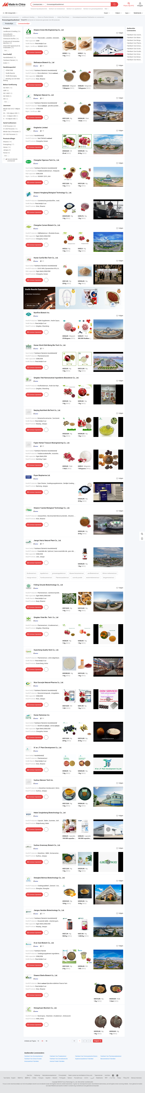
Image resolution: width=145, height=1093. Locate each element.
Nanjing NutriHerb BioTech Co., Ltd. (47, 410)
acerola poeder (77, 577)
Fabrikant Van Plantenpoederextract (111, 1056)
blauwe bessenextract (76, 573)
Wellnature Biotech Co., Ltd (44, 62)
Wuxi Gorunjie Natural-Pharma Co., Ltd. (48, 682)
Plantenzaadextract (62, 577)
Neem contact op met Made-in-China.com (80, 1075)
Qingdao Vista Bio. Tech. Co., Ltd (46, 617)
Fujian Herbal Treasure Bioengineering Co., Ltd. (52, 443)
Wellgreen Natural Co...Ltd (44, 95)
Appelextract (44, 573)
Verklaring (37, 1075)
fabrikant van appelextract (74, 9)
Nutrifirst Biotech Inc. (42, 312)
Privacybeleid (62, 1075)
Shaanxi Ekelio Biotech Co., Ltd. (46, 975)
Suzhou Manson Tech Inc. (43, 780)
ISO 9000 (7, 96)
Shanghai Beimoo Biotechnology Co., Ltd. (49, 878)
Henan (7, 147)
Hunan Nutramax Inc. (42, 715)
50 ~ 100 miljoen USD (11, 113)
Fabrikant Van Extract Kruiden (33, 1058)
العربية (92, 1078)
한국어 (86, 1078)
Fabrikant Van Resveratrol (135, 60)
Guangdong (8, 144)
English (13, 1078)
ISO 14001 (7, 93)
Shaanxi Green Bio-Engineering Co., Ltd (49, 30)
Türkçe (119, 1078)
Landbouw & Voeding (11, 31)
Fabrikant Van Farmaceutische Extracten (86, 1056)
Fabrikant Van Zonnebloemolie (59, 1058)
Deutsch (55, 1078)
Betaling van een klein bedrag (11, 79)
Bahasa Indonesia (136, 1078)
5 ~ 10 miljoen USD (10, 119)
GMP (6, 90)
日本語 (34, 1078)
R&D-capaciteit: (31, 41)
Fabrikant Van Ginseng (134, 54)
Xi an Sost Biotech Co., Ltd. (44, 943)
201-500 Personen (10, 134)
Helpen (117, 13)
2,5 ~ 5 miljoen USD (10, 116)
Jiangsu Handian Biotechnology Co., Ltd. (49, 910)
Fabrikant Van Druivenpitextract (33, 1056)
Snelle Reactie (10, 73)
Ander (6, 63)
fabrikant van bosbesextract (57, 9)
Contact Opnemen (35, 52)
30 (42, 1041)
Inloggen (140, 6)
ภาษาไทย (112, 1078)
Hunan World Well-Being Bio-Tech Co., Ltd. (50, 345)
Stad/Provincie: (31, 79)
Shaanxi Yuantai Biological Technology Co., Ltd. (52, 508)
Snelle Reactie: (30, 43)
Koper (106, 13)
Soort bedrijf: (30, 70)
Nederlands (99, 1078)
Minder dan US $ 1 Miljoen (11, 109)
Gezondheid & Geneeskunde (9, 35)
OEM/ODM (9, 70)
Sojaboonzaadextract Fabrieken (84, 1058)
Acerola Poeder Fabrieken (57, 1061)
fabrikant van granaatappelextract (93, 9)
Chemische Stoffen (11, 39)
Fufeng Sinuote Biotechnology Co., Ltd (48, 585)
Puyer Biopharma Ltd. (42, 475)
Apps (127, 13)
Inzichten (107, 1075)
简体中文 (20, 1078)
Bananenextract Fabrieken (108, 1058)
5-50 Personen (9, 126)
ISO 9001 (7, 88)
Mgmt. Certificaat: (31, 46)
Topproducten (99, 1075)
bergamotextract (108, 577)
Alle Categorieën (10, 13)
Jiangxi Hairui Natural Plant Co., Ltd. (47, 540)
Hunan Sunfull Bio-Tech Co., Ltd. (46, 258)
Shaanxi (7, 142)
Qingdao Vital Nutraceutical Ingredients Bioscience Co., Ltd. (56, 378)
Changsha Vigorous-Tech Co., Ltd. (46, 160)
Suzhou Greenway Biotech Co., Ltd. (47, 845)
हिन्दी (106, 1078)
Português (62, 1078)
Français (40, 1078)
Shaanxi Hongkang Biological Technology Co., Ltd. (53, 192)
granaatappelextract (59, 573)
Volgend (96, 1041)
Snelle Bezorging (11, 76)
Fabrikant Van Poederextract (58, 1056)
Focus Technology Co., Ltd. (69, 1082)
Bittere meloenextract (110, 573)
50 (46, 1041)
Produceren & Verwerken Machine (11, 42)
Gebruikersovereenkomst (49, 1075)
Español (48, 1078)
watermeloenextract (92, 577)
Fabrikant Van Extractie (134, 46)
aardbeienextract (93, 573)
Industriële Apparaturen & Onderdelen (11, 47)
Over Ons (29, 1075)
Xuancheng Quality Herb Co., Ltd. (46, 650)
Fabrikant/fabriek (10, 60)
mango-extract (32, 577)
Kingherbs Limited (41, 127)
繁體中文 (27, 1078)
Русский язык (78, 1078)
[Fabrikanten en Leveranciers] (13, 4)
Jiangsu (7, 150)
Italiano (70, 1078)
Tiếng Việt (126, 1078)
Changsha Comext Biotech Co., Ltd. (47, 225)
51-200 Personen (10, 129)
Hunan (6, 153)
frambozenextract (46, 577)
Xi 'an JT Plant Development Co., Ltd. (48, 747)
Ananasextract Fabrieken (31, 1061)
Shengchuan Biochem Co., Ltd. (45, 1008)
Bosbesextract (31, 573)
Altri (5, 99)
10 (38, 1041)
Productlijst (9, 23)
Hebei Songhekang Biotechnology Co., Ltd (49, 812)
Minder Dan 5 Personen (12, 132)
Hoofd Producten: (31, 38)
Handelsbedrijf (9, 57)
